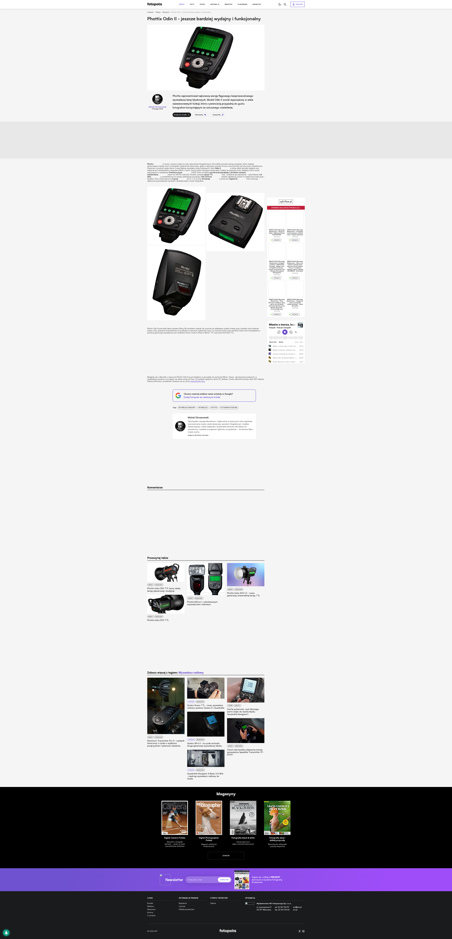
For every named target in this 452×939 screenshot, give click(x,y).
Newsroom (151, 909)
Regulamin (183, 903)
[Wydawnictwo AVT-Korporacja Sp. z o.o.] (249, 907)
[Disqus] (205, 522)
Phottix (214, 407)
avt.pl (295, 910)
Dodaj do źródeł (180, 115)
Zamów (226, 856)
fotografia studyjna (228, 407)
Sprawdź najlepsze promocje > (286, 208)
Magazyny (257, 4)
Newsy (182, 4)
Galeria (213, 903)
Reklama (150, 906)
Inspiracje (214, 4)
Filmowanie (242, 4)
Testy (192, 4)
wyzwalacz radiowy (187, 407)
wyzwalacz (203, 407)
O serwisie (151, 915)
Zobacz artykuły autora (198, 435)
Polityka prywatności (186, 909)
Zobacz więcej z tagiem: (175, 672)
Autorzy (150, 912)
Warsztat (228, 4)
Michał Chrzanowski (157, 107)
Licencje (182, 906)
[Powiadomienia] (6, 932)
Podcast (299, 4)
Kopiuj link (216, 115)
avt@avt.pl (297, 907)
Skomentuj (199, 115)
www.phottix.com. (198, 381)
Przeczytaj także (157, 557)
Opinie (202, 4)
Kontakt (150, 903)
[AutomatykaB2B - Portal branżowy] (228, 931)
